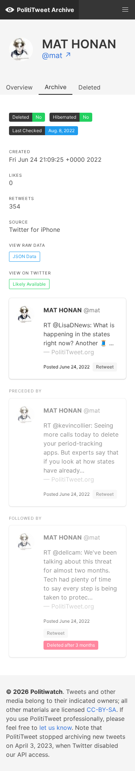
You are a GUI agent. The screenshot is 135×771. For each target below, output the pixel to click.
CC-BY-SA (101, 709)
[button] (125, 9)
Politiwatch (46, 691)
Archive (55, 87)
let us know (55, 727)
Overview (19, 87)
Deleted (89, 87)
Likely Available (29, 284)
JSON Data (24, 256)
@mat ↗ (57, 55)
